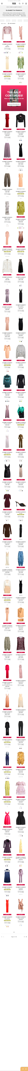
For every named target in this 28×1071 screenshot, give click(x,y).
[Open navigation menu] (2, 3)
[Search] (19, 3)
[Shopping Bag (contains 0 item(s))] (26, 3)
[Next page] (24, 936)
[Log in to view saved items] (22, 3)
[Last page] (26, 937)
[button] (14, 932)
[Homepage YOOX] (14, 3)
